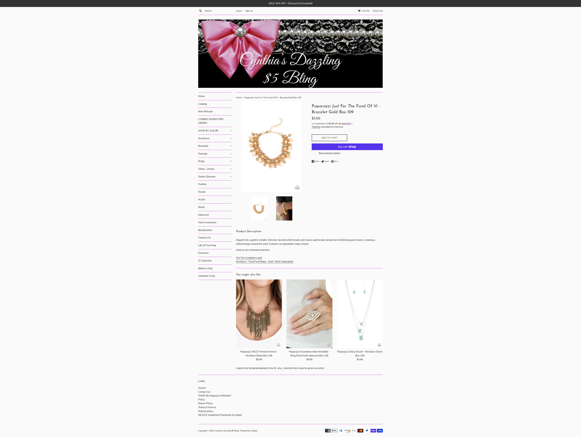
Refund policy (205, 411)
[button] (347, 123)
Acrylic (201, 199)
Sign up (249, 11)
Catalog (202, 104)
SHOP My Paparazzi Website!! (214, 395)
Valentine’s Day (206, 276)
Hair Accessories (207, 222)
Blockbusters (205, 230)
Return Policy (205, 403)
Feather (202, 184)
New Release (205, 111)
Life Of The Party (207, 245)
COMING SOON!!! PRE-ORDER (211, 121)
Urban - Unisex (214, 169)
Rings (214, 161)
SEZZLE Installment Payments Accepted (220, 415)
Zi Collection (205, 260)
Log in (239, 11)
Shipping (316, 126)
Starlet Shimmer (214, 176)
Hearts (201, 192)
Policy (201, 399)
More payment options (329, 153)
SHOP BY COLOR (214, 130)
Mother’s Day (205, 268)
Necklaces (214, 138)
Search (202, 388)
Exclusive (203, 253)
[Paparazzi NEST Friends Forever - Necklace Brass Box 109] (259, 313)
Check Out (378, 11)
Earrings (214, 153)
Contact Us (204, 392)
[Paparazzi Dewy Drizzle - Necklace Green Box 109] (360, 313)
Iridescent (203, 215)
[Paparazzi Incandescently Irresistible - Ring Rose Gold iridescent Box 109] (309, 313)
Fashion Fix (204, 237)
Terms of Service (207, 407)
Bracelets (214, 146)
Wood (201, 207)
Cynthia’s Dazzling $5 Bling (227, 431)
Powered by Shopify (249, 431)
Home (201, 96)
